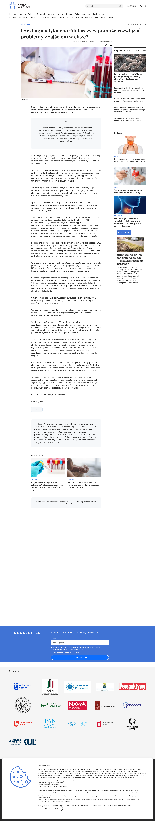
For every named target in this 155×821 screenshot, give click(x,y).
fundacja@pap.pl (98, 799)
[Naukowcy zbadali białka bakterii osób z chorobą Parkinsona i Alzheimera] (130, 100)
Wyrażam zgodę (51, 809)
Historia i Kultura (27, 14)
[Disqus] (66, 539)
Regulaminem (85, 502)
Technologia (98, 14)
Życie (60, 14)
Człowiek (41, 14)
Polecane (123, 232)
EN (144, 6)
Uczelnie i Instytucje (18, 17)
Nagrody (45, 17)
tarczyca (36, 410)
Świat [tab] (144, 51)
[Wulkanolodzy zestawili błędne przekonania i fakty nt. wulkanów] (130, 119)
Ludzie (110, 17)
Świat (117, 156)
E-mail (53, 638)
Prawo (55, 17)
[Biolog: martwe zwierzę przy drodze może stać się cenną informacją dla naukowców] (130, 261)
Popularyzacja (66, 17)
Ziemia (69, 14)
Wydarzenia (99, 17)
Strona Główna (133, 24)
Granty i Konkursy (84, 17)
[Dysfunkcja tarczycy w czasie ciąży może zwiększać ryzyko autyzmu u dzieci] (130, 150)
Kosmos (12, 14)
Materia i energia (82, 14)
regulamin (63, 647)
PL (141, 6)
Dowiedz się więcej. (126, 805)
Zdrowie (52, 14)
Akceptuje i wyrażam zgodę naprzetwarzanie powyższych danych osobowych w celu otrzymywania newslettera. (78, 648)
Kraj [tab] (138, 51)
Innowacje (34, 17)
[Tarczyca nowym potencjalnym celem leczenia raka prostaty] (130, 180)
